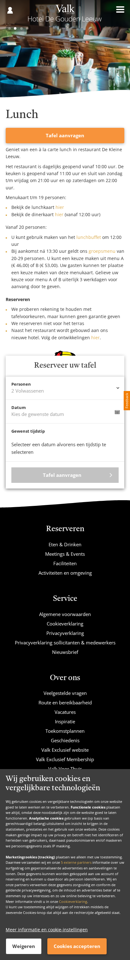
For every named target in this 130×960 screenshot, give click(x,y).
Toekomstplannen (65, 731)
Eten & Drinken (65, 544)
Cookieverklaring (73, 901)
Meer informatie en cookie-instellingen (47, 930)
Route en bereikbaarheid (65, 702)
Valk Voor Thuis (65, 769)
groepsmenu (102, 251)
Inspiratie (65, 721)
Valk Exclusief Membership (65, 759)
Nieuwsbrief (65, 652)
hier (60, 207)
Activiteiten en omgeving (65, 573)
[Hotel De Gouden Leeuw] (65, 15)
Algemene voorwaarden (65, 614)
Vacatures (65, 712)
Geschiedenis (65, 740)
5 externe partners (76, 862)
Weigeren (23, 946)
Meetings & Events (65, 554)
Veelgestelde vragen (65, 693)
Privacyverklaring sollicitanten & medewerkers (65, 642)
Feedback (126, 400)
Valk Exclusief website (65, 750)
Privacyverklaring (65, 633)
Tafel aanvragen (65, 135)
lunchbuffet (88, 237)
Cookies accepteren (77, 946)
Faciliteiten (65, 563)
